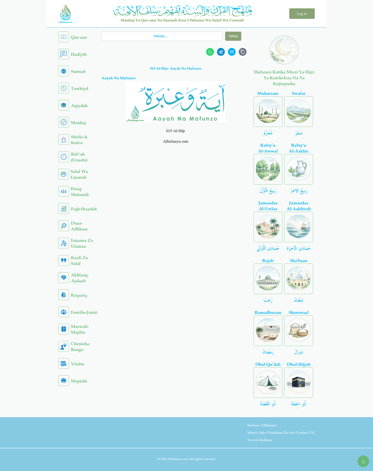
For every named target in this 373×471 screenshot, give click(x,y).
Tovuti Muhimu (259, 440)
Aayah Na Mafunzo (119, 78)
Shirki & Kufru (79, 139)
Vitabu (77, 364)
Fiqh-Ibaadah (84, 209)
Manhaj (78, 122)
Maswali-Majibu (80, 329)
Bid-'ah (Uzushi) (79, 157)
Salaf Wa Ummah (79, 174)
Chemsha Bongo (80, 346)
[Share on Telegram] (221, 52)
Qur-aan (79, 37)
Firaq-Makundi (80, 191)
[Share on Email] (232, 52)
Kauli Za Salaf (79, 260)
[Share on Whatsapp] (210, 52)
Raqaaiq (79, 295)
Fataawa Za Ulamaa (82, 243)
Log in (302, 13)
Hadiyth (79, 54)
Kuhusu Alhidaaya (262, 425)
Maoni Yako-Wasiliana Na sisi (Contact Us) (281, 432)
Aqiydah (79, 105)
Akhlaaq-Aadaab (80, 277)
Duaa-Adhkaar (79, 226)
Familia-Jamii (84, 312)
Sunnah (78, 71)
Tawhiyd (79, 88)
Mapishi (79, 381)
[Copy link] (243, 52)
